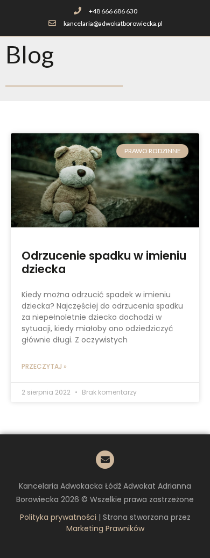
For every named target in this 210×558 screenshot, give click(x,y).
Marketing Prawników (105, 528)
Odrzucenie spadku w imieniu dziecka (104, 262)
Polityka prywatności (58, 517)
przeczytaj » (44, 366)
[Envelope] (105, 459)
